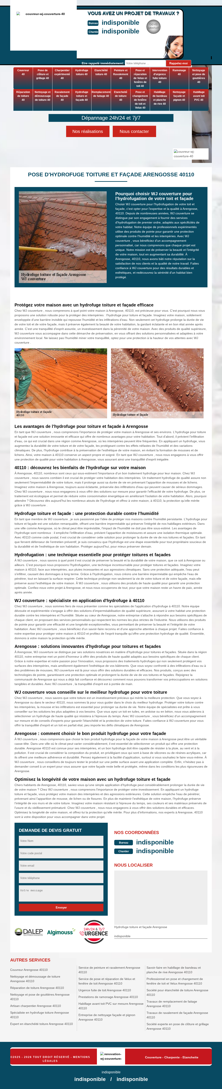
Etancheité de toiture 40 (120, 96)
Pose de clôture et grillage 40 (42, 74)
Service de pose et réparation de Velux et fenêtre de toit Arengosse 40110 (106, 981)
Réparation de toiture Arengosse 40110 (37, 988)
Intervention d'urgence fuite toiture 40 (159, 76)
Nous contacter (134, 131)
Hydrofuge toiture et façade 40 (81, 96)
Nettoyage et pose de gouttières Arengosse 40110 (40, 997)
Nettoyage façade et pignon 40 (179, 96)
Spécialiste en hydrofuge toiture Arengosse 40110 (39, 1015)
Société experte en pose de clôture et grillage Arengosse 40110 (178, 1026)
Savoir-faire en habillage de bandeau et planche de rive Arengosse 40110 (174, 970)
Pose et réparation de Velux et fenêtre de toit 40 (140, 78)
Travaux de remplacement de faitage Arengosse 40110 (172, 1004)
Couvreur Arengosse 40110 (29, 969)
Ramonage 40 (179, 72)
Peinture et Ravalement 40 (120, 74)
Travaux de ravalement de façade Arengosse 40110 (177, 1015)
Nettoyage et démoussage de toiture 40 (43, 96)
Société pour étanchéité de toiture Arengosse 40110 (177, 992)
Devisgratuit (153, 26)
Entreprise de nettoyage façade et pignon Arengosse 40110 (106, 1017)
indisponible (120, 22)
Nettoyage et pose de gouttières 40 (198, 76)
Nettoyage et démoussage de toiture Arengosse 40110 (35, 979)
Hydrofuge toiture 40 (81, 72)
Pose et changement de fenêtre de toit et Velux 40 (140, 100)
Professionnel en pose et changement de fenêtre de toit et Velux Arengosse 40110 (175, 981)
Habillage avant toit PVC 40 (199, 96)
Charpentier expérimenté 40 (62, 74)
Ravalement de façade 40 (62, 96)
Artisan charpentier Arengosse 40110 (35, 1006)
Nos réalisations (87, 131)
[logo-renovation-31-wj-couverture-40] (111, 1057)
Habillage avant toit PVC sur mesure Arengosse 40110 (111, 1006)
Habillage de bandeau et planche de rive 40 (160, 98)
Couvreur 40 (23, 72)
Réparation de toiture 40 (23, 96)
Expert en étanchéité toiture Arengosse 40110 (41, 1024)
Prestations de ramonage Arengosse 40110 (108, 997)
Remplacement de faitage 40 (101, 94)
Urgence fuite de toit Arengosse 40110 (104, 990)
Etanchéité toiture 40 (101, 72)
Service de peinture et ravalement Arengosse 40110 (109, 970)
